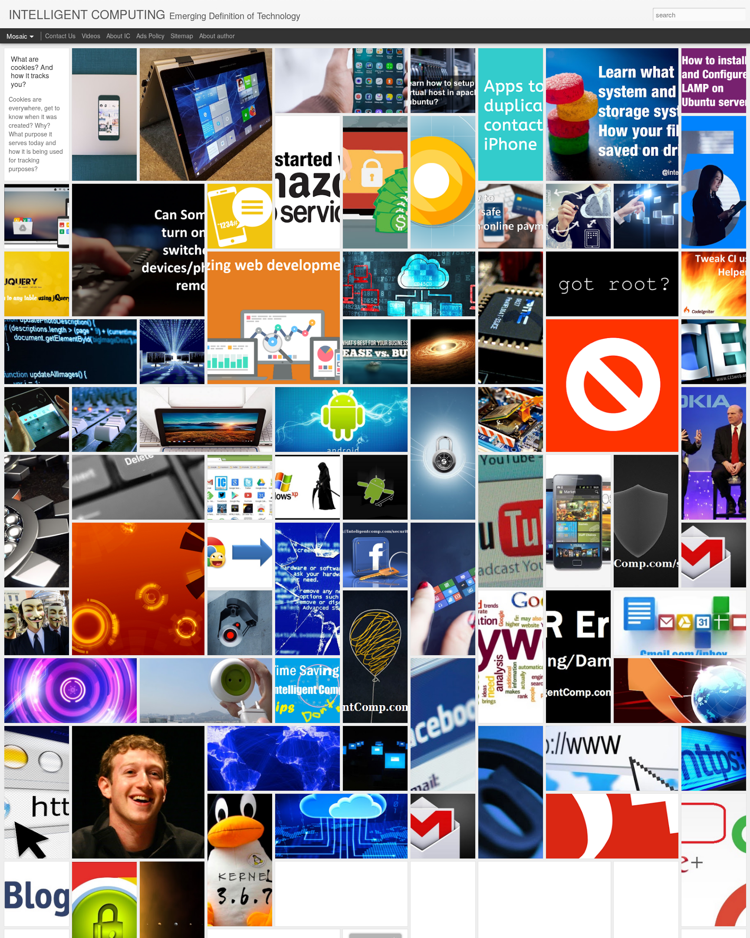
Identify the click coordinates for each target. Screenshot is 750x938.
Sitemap (182, 35)
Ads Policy (150, 35)
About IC (118, 35)
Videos (91, 35)
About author (217, 35)
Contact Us (60, 35)
